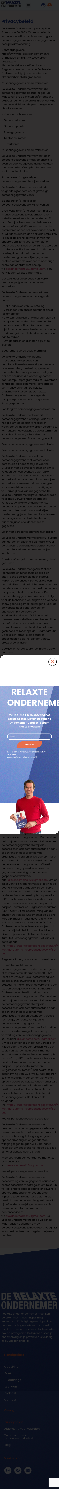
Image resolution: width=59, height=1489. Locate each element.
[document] (29, 744)
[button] (52, 661)
